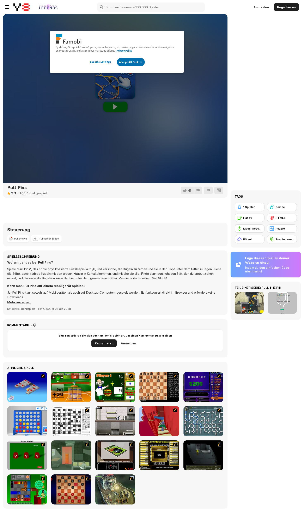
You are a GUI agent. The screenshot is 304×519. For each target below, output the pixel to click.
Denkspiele (28, 308)
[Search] (101, 7)
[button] (19, 302)
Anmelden (261, 7)
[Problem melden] (208, 190)
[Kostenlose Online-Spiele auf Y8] (21, 7)
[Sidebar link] (7, 7)
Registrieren (286, 7)
